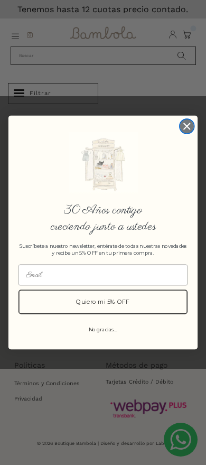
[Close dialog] (187, 126)
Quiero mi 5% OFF (102, 301)
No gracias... (103, 329)
